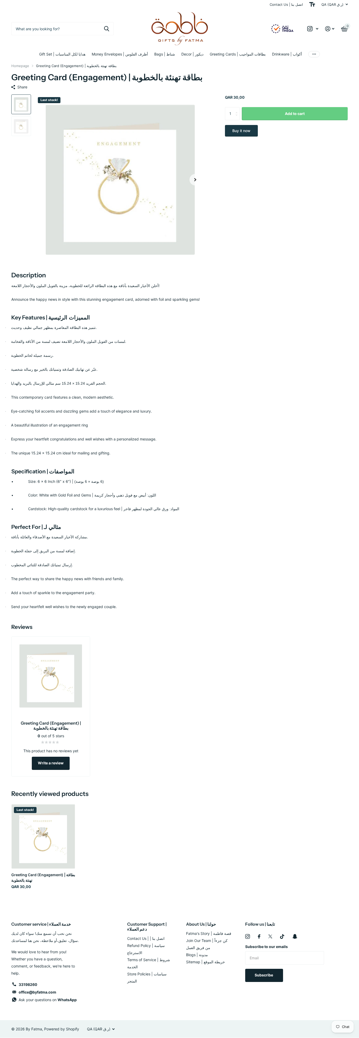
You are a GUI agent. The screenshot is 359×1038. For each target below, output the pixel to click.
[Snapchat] (294, 936)
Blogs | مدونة (197, 954)
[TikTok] (282, 936)
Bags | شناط (164, 54)
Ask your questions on (48, 999)
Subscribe (264, 975)
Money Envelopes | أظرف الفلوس (120, 54)
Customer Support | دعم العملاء (147, 926)
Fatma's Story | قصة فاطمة (208, 933)
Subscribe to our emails (266, 946)
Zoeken (106, 28)
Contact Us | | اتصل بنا (146, 938)
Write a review (51, 763)
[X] (270, 936)
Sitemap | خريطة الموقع (205, 962)
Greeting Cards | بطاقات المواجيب (238, 54)
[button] (195, 179)
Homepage (20, 66)
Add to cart (295, 113)
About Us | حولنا (201, 924)
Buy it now (241, 130)
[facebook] (259, 936)
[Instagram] (247, 936)
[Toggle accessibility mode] (312, 4)
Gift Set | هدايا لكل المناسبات (62, 54)
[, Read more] (313, 29)
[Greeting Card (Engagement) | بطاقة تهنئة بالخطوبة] (43, 836)
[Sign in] (330, 29)
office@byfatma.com (37, 992)
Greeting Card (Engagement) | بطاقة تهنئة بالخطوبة (43, 877)
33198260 (28, 984)
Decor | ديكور (192, 54)
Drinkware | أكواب (287, 54)
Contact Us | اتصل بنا (286, 4)
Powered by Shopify (61, 1029)
